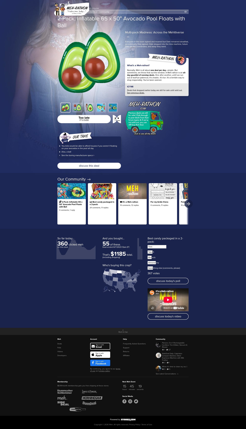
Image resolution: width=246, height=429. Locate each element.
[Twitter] (136, 401)
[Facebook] (124, 401)
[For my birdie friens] (163, 210)
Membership (62, 381)
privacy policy (104, 371)
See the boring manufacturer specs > (77, 155)
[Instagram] (130, 401)
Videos (60, 351)
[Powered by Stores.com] (123, 420)
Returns (126, 351)
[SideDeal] (67, 403)
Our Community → (74, 179)
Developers (62, 355)
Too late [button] (84, 118)
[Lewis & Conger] (92, 392)
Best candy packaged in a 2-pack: (165, 240)
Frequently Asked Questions (134, 343)
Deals (59, 343)
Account (93, 339)
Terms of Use (146, 424)
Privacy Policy (134, 424)
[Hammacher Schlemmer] (67, 392)
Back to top (123, 332)
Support (126, 347)
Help (125, 339)
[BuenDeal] (92, 403)
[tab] (65, 107)
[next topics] (188, 204)
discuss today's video (168, 316)
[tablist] (89, 107)
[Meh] (67, 397)
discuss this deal (89, 166)
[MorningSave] (92, 397)
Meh (59, 339)
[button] (60, 11)
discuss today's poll (168, 281)
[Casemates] (80, 409)
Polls (59, 347)
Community (160, 339)
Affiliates (126, 355)
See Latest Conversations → (167, 373)
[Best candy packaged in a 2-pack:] (102, 210)
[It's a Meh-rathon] (132, 210)
